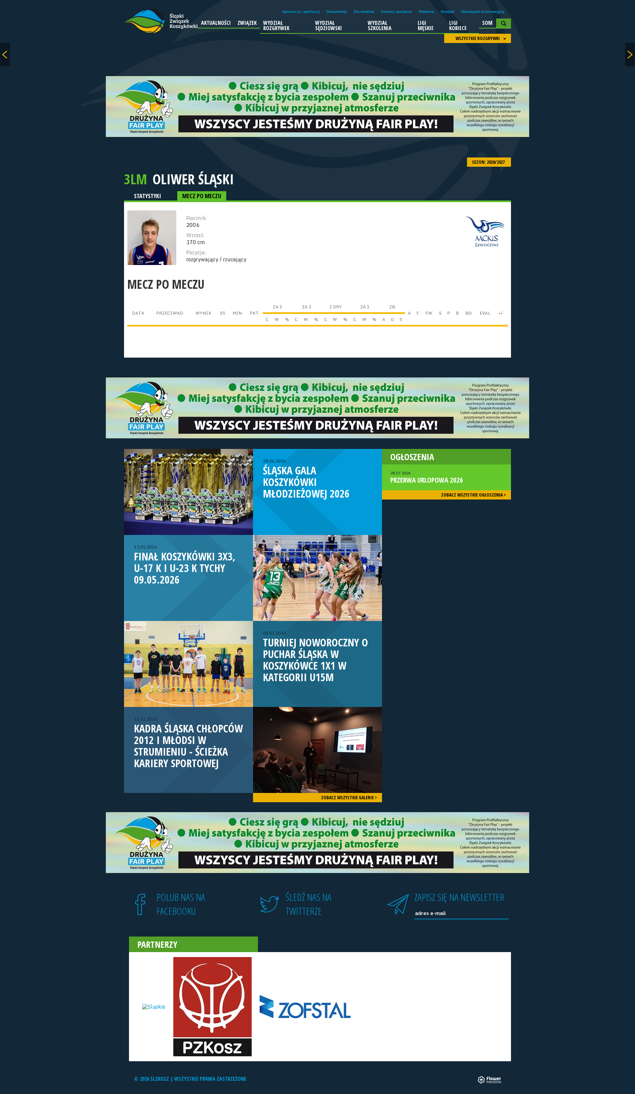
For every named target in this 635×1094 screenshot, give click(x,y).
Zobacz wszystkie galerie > (349, 797)
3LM (135, 178)
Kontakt (447, 12)
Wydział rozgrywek (276, 25)
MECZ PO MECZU (201, 196)
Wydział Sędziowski (328, 25)
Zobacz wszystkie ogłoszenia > (473, 495)
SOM (487, 22)
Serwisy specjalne (396, 12)
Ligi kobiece (458, 25)
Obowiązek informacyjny (482, 12)
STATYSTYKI (147, 196)
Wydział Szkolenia (380, 25)
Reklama (426, 12)
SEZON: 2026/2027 (489, 162)
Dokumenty (336, 12)
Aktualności (216, 22)
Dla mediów (364, 12)
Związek (247, 22)
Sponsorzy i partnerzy (301, 12)
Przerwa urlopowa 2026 (426, 477)
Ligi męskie (426, 25)
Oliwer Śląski (193, 179)
